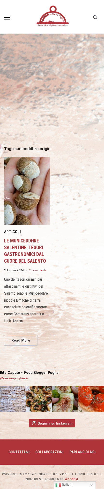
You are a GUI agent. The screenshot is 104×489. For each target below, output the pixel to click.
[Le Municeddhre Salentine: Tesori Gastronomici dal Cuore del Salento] (27, 159)
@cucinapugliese (14, 378)
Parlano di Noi (82, 452)
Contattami (19, 452)
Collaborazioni (49, 452)
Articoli (12, 231)
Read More (21, 340)
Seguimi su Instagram (55, 423)
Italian (67, 485)
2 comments (38, 270)
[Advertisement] (52, 92)
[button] (7, 17)
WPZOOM (71, 479)
